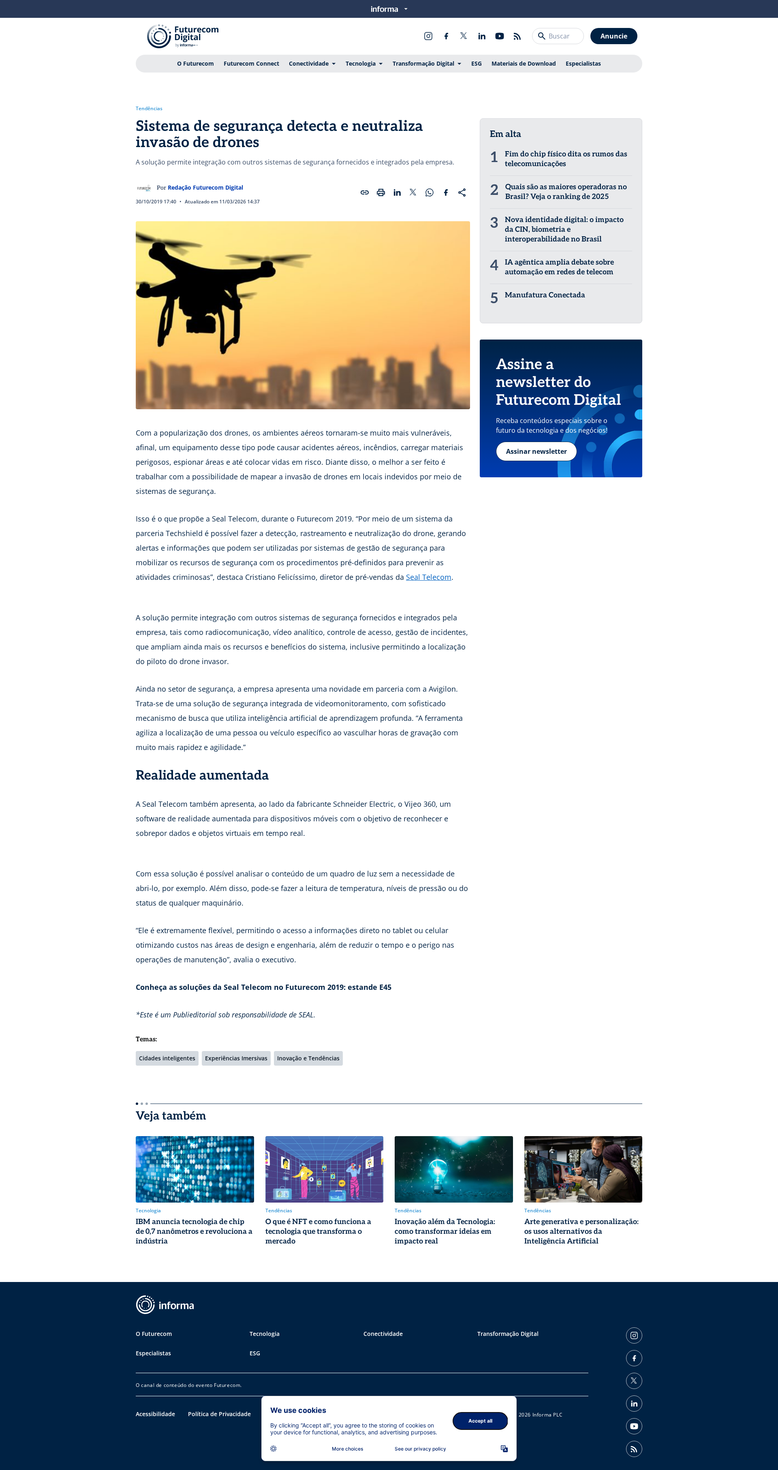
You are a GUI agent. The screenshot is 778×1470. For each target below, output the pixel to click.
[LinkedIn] (482, 36)
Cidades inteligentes (167, 1058)
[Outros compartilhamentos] (462, 192)
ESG (476, 63)
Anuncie (614, 36)
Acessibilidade (155, 1414)
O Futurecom (195, 63)
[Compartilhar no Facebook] (446, 192)
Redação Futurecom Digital (205, 187)
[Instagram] (428, 36)
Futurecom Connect (251, 63)
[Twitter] (464, 36)
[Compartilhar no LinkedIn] (397, 192)
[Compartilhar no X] (413, 192)
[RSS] (517, 36)
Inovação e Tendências (308, 1058)
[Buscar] (542, 36)
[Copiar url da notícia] (365, 192)
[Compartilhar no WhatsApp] (429, 192)
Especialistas (583, 63)
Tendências (149, 108)
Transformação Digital (423, 63)
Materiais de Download (524, 63)
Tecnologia (361, 63)
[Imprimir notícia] (381, 192)
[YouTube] (500, 36)
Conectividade (309, 63)
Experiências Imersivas (236, 1058)
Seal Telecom (428, 577)
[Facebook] (446, 36)
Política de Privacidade (219, 1414)
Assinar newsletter (536, 451)
